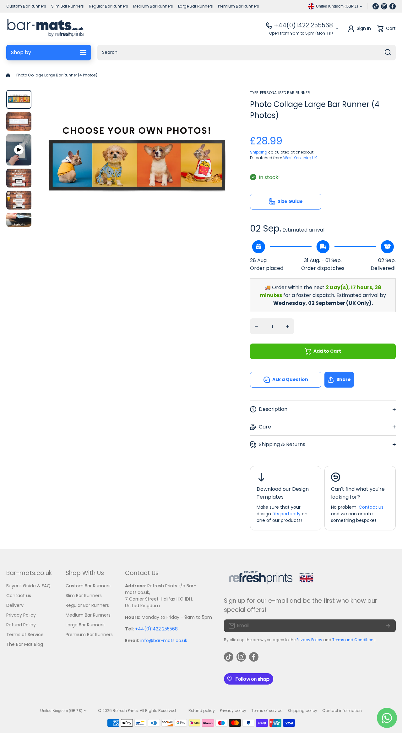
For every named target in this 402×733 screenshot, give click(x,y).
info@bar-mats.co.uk (163, 640)
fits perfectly (286, 514)
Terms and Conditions (354, 639)
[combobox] (246, 52)
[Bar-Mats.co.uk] (45, 28)
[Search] (388, 52)
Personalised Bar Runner (285, 92)
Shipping (258, 152)
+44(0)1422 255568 (303, 25)
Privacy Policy (309, 639)
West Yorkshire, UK (300, 157)
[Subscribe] (388, 625)
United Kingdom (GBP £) (61, 710)
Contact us (371, 507)
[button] (360, 380)
